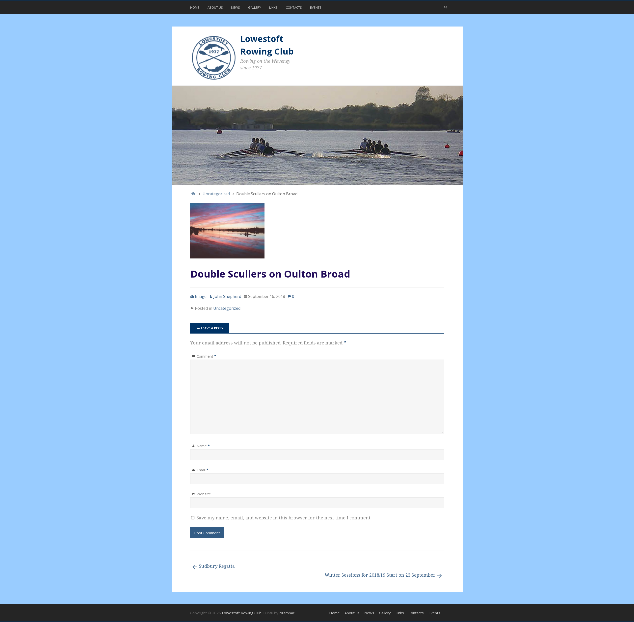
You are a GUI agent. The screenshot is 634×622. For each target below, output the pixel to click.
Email (203, 469)
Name (203, 445)
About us (215, 7)
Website (204, 493)
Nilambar (286, 612)
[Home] (193, 194)
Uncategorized (226, 308)
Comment (206, 356)
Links (273, 7)
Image (201, 296)
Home (194, 7)
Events (315, 7)
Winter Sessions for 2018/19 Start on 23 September (380, 575)
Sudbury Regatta (217, 566)
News (235, 7)
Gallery (254, 7)
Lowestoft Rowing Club (242, 612)
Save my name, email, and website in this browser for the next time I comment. (283, 517)
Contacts (294, 7)
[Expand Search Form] (445, 7)
